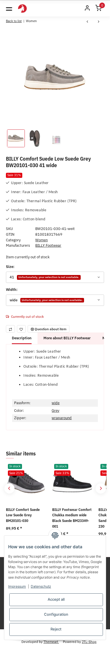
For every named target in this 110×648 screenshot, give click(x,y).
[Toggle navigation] (9, 8)
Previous (9, 488)
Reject (55, 629)
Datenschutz (41, 586)
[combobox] (55, 277)
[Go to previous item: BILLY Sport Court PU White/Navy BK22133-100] (87, 21)
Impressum (17, 586)
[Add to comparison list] (10, 328)
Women (41, 240)
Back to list (14, 21)
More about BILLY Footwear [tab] (67, 338)
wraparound (62, 417)
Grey (55, 410)
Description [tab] (22, 338)
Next (100, 488)
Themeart (51, 641)
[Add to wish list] (21, 328)
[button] (87, 8)
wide (56, 402)
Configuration (56, 614)
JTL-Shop (89, 641)
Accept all (56, 599)
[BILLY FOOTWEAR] (22, 8)
